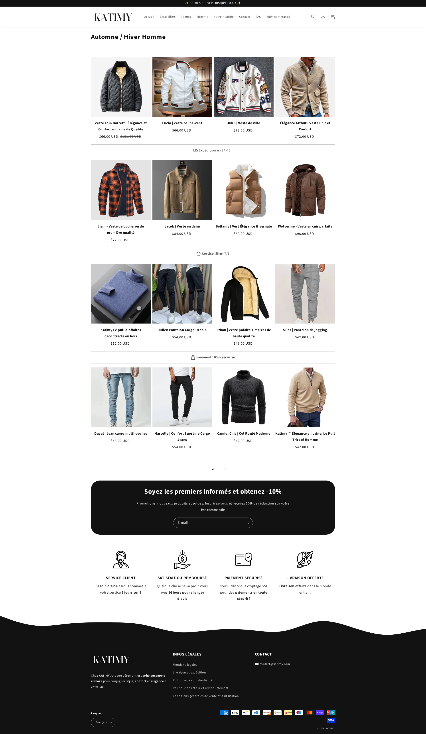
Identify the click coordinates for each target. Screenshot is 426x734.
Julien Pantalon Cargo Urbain (182, 330)
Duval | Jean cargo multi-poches (120, 433)
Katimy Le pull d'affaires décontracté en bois (121, 333)
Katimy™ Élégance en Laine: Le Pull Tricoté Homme (305, 436)
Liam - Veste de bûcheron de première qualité (121, 229)
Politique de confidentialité (192, 680)
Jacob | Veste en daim (182, 226)
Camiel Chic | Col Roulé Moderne (243, 433)
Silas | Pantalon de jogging (305, 330)
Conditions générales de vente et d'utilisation (206, 696)
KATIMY (329, 728)
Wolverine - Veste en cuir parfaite (305, 226)
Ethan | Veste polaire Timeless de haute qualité (244, 333)
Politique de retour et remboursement (201, 688)
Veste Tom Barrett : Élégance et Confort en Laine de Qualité (121, 126)
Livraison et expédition (189, 672)
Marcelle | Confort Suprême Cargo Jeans (182, 436)
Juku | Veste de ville (243, 123)
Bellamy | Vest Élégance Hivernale (244, 226)
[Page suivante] (225, 469)
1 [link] (201, 469)
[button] (313, 17)
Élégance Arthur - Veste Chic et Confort (305, 126)
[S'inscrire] (248, 523)
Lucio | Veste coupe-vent (182, 123)
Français (101, 722)
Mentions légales (185, 665)
